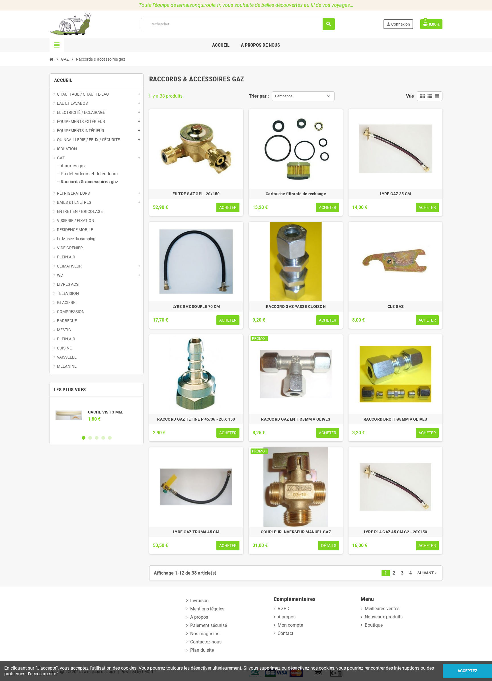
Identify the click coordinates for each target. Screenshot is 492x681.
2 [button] (90, 438)
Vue (410, 96)
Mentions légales (207, 609)
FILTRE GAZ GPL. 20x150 (196, 194)
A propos (199, 617)
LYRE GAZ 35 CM (395, 194)
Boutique (374, 625)
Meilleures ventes (382, 608)
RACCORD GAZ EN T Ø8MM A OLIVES (295, 419)
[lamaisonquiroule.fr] (71, 23)
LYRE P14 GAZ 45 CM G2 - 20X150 (395, 532)
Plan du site (202, 650)
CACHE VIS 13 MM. (105, 412)
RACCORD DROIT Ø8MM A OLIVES (395, 419)
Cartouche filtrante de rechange (296, 194)
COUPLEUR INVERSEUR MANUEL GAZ (296, 532)
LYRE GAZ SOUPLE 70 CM (196, 306)
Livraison (199, 600)
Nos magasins (204, 633)
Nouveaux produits (384, 617)
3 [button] (97, 438)
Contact (285, 633)
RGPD (284, 608)
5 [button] (110, 438)
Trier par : (259, 96)
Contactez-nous (206, 642)
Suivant (427, 573)
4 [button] (103, 438)
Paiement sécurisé (208, 625)
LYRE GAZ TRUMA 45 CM (196, 532)
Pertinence (283, 96)
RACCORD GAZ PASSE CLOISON (296, 306)
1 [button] (83, 438)
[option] (96, 415)
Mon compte (290, 625)
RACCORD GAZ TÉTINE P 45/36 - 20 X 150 (196, 419)
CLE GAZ (396, 306)
